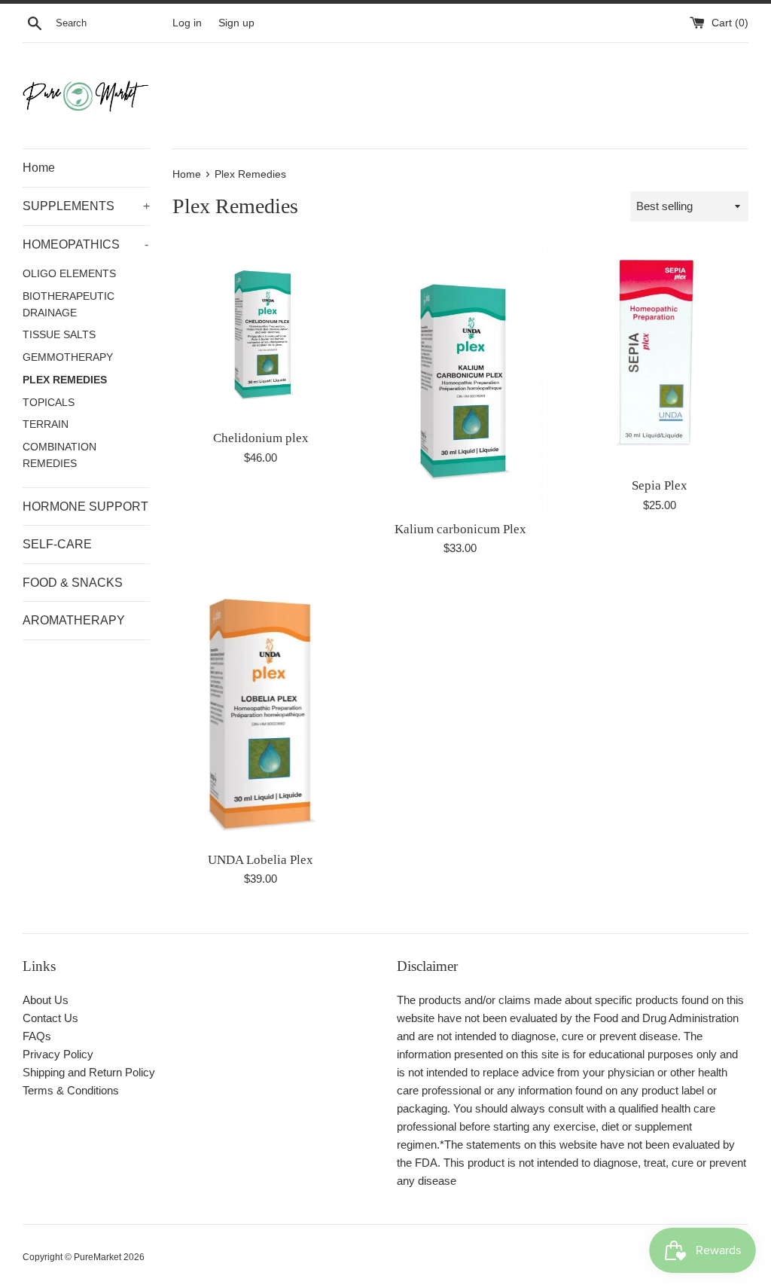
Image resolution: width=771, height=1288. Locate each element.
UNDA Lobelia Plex (260, 860)
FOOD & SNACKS (73, 582)
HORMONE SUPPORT (85, 506)
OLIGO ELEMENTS (69, 273)
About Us (46, 999)
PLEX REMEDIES (65, 380)
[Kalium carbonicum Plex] (460, 377)
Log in (187, 23)
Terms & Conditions (71, 1090)
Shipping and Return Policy (89, 1072)
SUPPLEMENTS (86, 206)
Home (39, 167)
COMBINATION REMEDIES (59, 455)
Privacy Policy (58, 1054)
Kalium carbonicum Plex (460, 529)
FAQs (37, 1036)
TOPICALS (49, 402)
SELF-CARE (57, 544)
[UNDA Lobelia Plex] (260, 711)
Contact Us (50, 1018)
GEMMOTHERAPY (68, 357)
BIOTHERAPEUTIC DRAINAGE (68, 305)
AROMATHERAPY (74, 620)
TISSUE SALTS (59, 334)
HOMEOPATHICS (85, 244)
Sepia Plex (659, 485)
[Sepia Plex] (659, 356)
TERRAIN (46, 424)
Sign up (236, 23)
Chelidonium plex (261, 438)
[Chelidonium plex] (260, 332)
